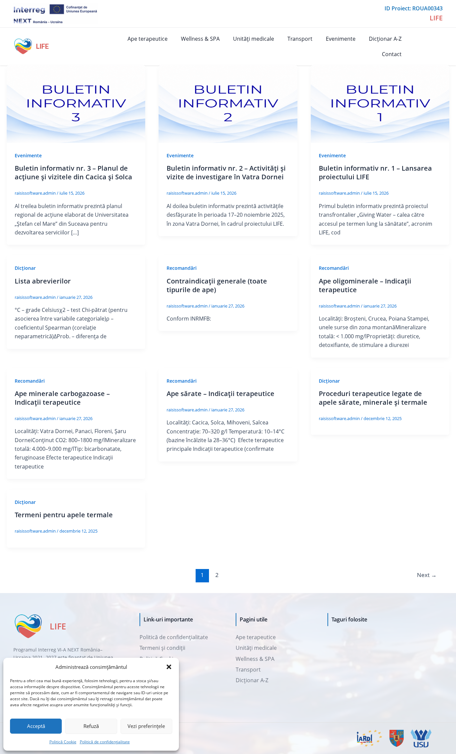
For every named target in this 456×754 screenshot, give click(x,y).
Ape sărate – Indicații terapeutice (220, 393)
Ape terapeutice (148, 38)
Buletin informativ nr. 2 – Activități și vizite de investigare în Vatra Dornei (226, 172)
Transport (299, 38)
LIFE (42, 46)
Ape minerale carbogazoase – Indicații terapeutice (62, 398)
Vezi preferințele (146, 726)
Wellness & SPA (200, 38)
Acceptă (36, 726)
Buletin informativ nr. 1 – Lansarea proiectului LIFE (375, 172)
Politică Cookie (62, 742)
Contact (392, 54)
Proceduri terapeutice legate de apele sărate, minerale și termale (373, 398)
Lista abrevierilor (43, 281)
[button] (169, 667)
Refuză (91, 726)
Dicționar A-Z (385, 38)
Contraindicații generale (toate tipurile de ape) (217, 285)
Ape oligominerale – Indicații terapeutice (365, 285)
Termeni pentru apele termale (64, 514)
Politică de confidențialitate (105, 742)
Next (427, 575)
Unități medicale (253, 38)
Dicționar (25, 268)
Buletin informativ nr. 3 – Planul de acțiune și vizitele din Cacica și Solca (73, 172)
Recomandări (182, 268)
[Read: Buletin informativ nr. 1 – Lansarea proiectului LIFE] (380, 103)
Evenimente (341, 38)
